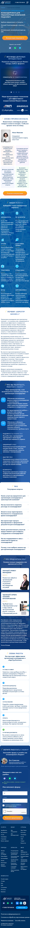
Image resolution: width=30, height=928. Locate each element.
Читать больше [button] (5, 645)
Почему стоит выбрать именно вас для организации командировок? (13, 548)
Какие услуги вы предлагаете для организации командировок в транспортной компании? (13, 498)
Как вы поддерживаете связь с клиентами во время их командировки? (12, 540)
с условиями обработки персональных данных (13, 805)
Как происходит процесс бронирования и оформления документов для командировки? (12, 522)
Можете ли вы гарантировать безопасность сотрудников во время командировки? (12, 514)
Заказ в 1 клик (21, 907)
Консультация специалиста (15, 38)
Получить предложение (13, 818)
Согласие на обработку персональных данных (15, 917)
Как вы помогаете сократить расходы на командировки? (11, 506)
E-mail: (5, 797)
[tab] (11, 92)
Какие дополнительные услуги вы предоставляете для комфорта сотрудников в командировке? (13, 531)
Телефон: (6, 790)
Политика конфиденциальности (10, 914)
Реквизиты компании (7, 920)
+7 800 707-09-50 (20, 2)
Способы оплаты (20, 920)
